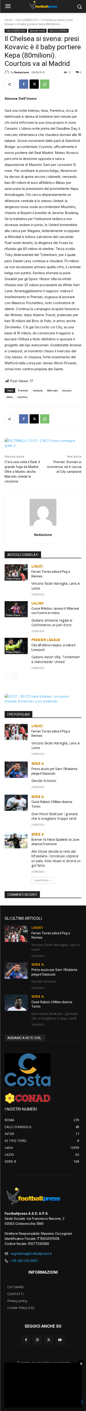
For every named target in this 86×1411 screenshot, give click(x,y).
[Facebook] (23, 84)
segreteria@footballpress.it (31, 1253)
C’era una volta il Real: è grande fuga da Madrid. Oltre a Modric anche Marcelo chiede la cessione (22, 471)
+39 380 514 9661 (24, 1261)
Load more (41, 880)
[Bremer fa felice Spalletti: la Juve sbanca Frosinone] (16, 840)
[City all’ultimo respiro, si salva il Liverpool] (16, 646)
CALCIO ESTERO (58, 30)
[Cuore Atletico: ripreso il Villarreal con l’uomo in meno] (16, 609)
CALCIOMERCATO (27, 20)
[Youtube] (59, 1339)
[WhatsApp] (44, 84)
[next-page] (15, 676)
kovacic (67, 390)
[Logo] (43, 5)
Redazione (21, 72)
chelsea (38, 390)
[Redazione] (8, 72)
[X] (34, 84)
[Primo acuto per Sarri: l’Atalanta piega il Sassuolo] (16, 769)
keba (9, 397)
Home (9, 20)
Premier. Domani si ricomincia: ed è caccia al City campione (64, 467)
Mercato (52, 390)
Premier (23, 390)
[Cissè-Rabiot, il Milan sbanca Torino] (16, 803)
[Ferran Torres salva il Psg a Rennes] (16, 572)
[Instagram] (37, 1339)
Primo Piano (13, 578)
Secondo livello (37, 30)
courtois (22, 397)
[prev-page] (7, 676)
